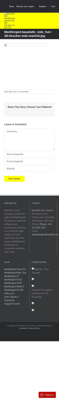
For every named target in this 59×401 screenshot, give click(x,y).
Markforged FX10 (13, 279)
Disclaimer (23, 328)
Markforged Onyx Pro (15, 269)
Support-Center (12, 304)
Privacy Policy (34, 328)
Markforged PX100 (13, 290)
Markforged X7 (11, 276)
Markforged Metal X (14, 286)
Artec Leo (9, 293)
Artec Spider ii (11, 297)
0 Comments (23, 92)
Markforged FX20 (13, 283)
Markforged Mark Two (15, 272)
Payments (9, 300)
